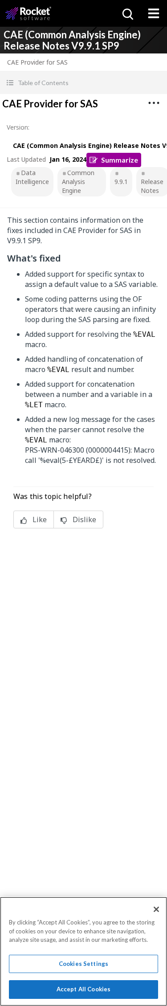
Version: (18, 127)
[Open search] (127, 13)
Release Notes (152, 186)
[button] (83, 82)
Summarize (119, 159)
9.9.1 (121, 181)
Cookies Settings (83, 963)
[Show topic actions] (154, 103)
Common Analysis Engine (78, 181)
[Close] (156, 909)
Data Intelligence (32, 177)
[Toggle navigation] (154, 13)
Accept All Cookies (83, 989)
